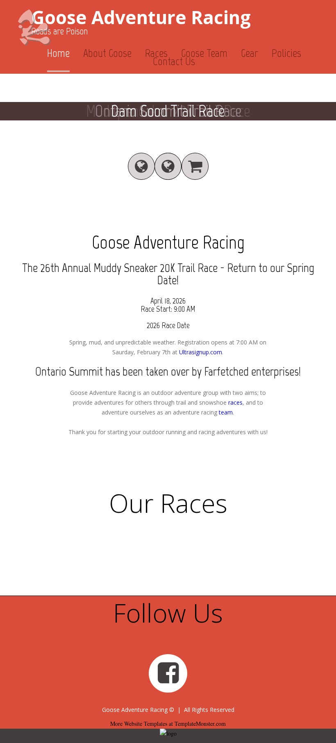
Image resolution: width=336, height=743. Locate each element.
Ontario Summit (69, 371)
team (226, 412)
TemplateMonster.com (200, 723)
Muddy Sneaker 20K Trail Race (155, 267)
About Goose (107, 53)
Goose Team (204, 53)
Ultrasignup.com (200, 352)
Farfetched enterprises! (252, 371)
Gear (249, 53)
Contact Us (174, 61)
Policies (286, 53)
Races (156, 53)
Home (58, 53)
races (235, 402)
